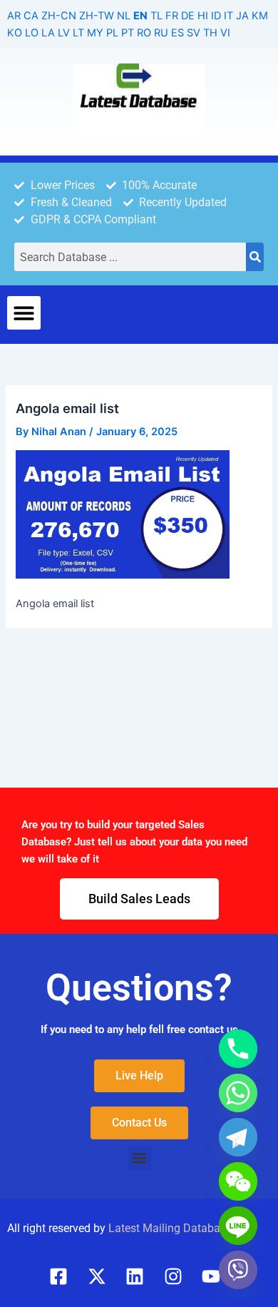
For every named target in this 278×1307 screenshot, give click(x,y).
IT (228, 15)
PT (127, 32)
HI (202, 15)
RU (161, 32)
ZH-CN (58, 15)
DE (188, 15)
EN (140, 15)
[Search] (255, 257)
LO (31, 32)
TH (210, 32)
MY (95, 32)
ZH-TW (96, 15)
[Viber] (238, 1270)
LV (64, 32)
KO (14, 32)
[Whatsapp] (238, 1093)
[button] (24, 313)
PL (112, 32)
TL (156, 15)
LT (78, 32)
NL (123, 15)
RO (144, 32)
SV (193, 32)
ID (216, 15)
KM (260, 15)
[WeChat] (238, 1181)
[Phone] (238, 1048)
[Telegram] (238, 1137)
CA (31, 15)
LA (48, 32)
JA (242, 15)
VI (225, 32)
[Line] (238, 1225)
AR (14, 15)
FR (171, 15)
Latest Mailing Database (170, 1228)
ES (177, 32)
